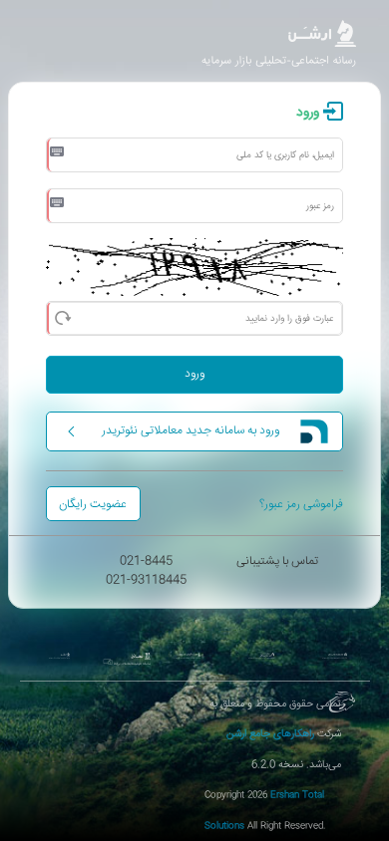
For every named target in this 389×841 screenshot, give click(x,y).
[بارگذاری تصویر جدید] (62, 316)
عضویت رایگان (93, 504)
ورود (194, 374)
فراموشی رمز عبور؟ (301, 504)
